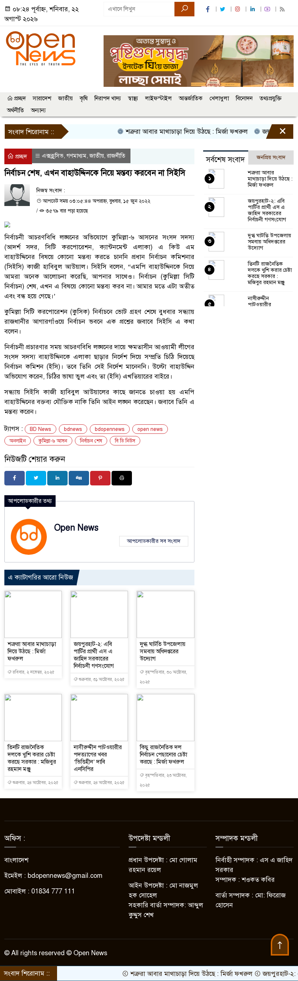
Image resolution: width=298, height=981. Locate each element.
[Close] (276, 133)
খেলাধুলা (219, 98)
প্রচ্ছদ (19, 98)
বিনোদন (244, 98)
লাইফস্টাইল (158, 98)
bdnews (73, 429)
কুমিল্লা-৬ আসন (53, 441)
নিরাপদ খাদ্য (107, 98)
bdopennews (110, 429)
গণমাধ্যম (76, 156)
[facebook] (208, 9)
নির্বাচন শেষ (91, 441)
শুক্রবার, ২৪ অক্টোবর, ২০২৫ (35, 782)
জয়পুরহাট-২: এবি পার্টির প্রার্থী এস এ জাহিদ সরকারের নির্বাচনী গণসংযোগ (94, 655)
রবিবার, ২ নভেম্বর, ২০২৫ (33, 672)
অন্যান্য (38, 110)
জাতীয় (65, 98)
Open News (76, 527)
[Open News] (40, 48)
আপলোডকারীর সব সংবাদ (154, 541)
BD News (40, 429)
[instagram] (238, 9)
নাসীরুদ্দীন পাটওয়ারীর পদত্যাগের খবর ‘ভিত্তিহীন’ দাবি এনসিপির (98, 758)
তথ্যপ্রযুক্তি (270, 98)
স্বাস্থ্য (133, 98)
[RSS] (283, 9)
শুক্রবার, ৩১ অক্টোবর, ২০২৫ (101, 679)
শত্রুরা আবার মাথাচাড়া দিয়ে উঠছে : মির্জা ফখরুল (173, 132)
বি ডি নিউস (125, 441)
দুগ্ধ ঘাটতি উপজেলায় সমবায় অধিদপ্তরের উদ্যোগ (162, 651)
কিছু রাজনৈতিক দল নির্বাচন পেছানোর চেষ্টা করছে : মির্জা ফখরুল (163, 755)
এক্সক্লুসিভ (53, 156)
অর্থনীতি (15, 110)
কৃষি (84, 98)
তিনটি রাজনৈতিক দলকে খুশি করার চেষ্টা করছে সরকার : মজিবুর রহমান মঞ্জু (32, 758)
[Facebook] (14, 478)
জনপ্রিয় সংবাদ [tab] (271, 157)
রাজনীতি (116, 156)
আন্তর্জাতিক (190, 98)
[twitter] (223, 9)
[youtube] (268, 9)
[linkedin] (253, 9)
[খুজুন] (184, 9)
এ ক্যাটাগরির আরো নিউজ (40, 577)
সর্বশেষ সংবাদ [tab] (225, 159)
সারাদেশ (42, 98)
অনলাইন (17, 441)
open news (150, 429)
